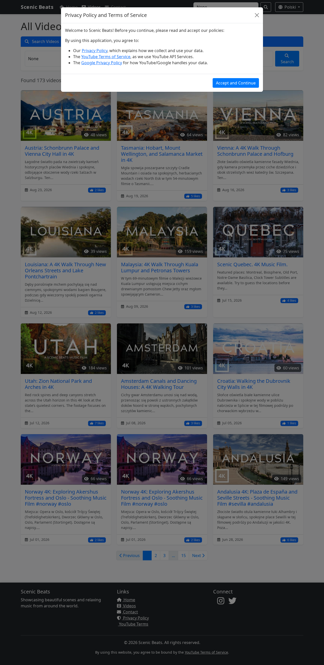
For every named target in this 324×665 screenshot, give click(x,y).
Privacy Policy (94, 50)
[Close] (257, 15)
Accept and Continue (236, 83)
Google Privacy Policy (101, 62)
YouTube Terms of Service (105, 56)
